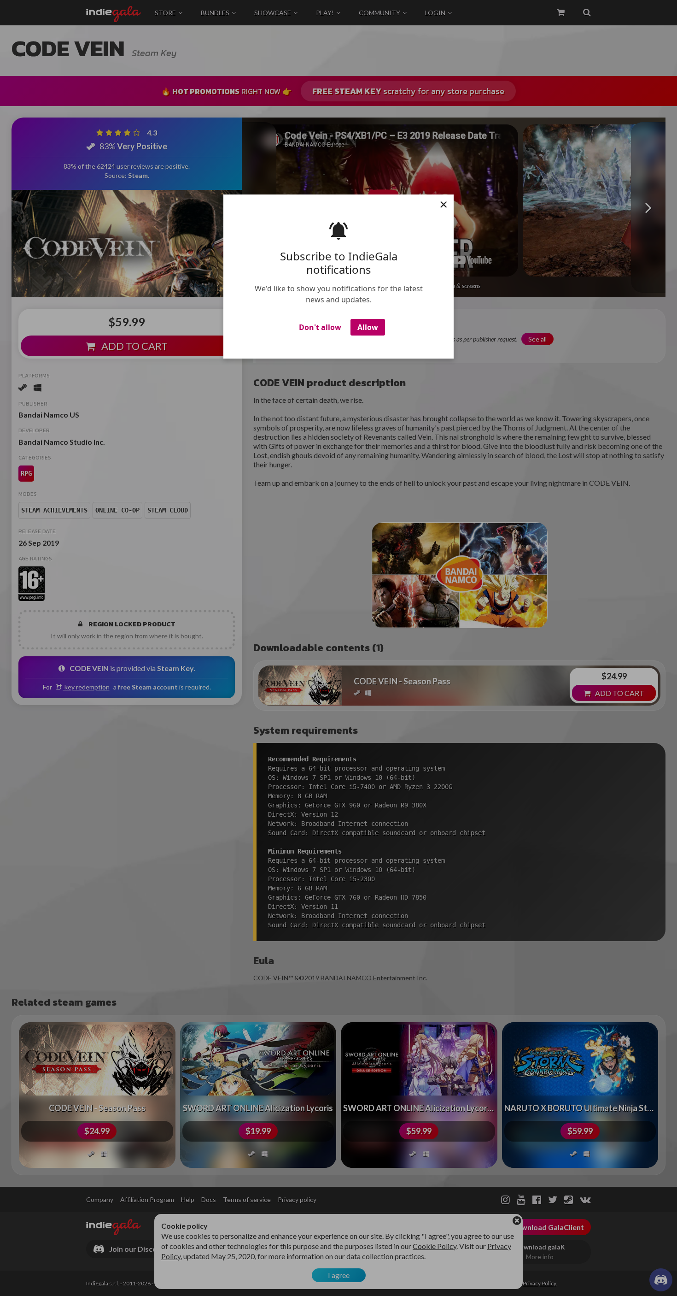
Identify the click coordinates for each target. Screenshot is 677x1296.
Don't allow (320, 327)
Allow (367, 327)
